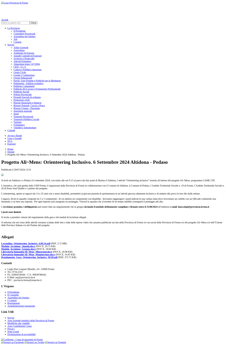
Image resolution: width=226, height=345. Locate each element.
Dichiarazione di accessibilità (21, 334)
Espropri (11, 144)
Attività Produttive (22, 61)
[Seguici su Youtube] (55, 342)
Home (10, 149)
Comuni (17, 42)
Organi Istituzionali (23, 78)
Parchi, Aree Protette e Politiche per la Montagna (37, 80)
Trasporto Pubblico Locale (26, 119)
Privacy (11, 329)
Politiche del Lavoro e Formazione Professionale (37, 89)
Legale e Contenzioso (24, 75)
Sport (16, 113)
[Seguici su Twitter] (34, 342)
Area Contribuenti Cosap (19, 326)
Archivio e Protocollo (24, 58)
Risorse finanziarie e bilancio (28, 102)
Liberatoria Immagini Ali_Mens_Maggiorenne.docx (28, 254)
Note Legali (13, 331)
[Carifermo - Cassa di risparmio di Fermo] (113, 339)
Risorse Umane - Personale (27, 108)
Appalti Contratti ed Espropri (28, 55)
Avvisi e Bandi (14, 135)
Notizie (10, 152)
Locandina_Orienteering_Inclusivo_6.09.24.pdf (25, 243)
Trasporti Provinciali (23, 116)
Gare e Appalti (14, 138)
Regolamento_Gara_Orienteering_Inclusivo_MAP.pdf (29, 257)
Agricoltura (19, 50)
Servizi (10, 44)
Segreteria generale (23, 111)
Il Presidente (20, 31)
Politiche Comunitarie (24, 86)
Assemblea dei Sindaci (25, 36)
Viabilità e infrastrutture (25, 127)
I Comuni (12, 300)
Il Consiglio (13, 295)
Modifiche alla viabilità (18, 323)
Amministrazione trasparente (21, 306)
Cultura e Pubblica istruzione (28, 69)
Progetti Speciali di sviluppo (27, 97)
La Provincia (13, 28)
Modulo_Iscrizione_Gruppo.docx (18, 249)
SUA (9, 141)
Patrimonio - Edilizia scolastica (28, 83)
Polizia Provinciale (23, 94)
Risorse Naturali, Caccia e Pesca (29, 105)
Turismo (18, 122)
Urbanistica (19, 125)
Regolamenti (13, 303)
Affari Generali (21, 47)
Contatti (11, 130)
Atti (15, 39)
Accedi (4, 19)
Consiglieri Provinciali (24, 33)
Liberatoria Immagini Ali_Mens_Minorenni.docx (26, 251)
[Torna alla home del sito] (113, 9)
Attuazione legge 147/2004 (27, 64)
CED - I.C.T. (20, 67)
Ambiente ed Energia (24, 53)
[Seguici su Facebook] (12, 342)
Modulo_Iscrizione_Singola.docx (18, 246)
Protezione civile (22, 100)
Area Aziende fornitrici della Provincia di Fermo (30, 320)
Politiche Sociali (21, 91)
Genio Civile (20, 72)
